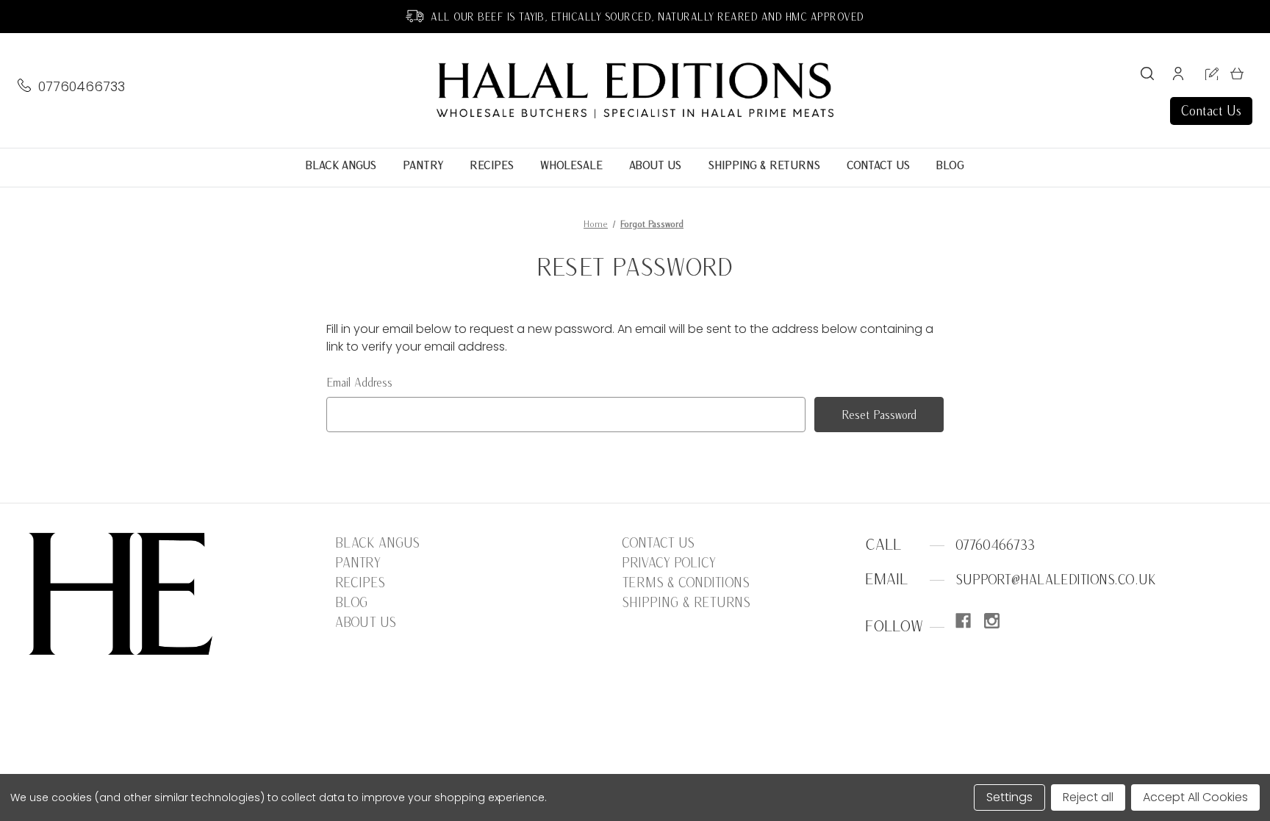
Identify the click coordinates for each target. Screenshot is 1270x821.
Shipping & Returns (764, 165)
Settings (1009, 797)
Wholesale (571, 165)
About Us (655, 165)
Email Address (359, 382)
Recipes (492, 165)
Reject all (1088, 797)
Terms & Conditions (686, 582)
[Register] (1212, 77)
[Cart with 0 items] (1236, 76)
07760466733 (81, 86)
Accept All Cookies (1195, 797)
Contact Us (1211, 110)
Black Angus (341, 165)
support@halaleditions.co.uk (1055, 579)
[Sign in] (1178, 76)
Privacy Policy (669, 562)
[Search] (1147, 76)
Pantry (423, 165)
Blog (950, 165)
